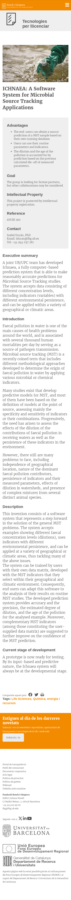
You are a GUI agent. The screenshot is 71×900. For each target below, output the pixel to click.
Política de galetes (12, 781)
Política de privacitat (13, 778)
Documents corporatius (14, 771)
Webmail (7, 785)
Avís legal (7, 774)
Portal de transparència (14, 764)
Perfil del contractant (13, 768)
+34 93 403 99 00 (12, 805)
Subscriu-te (13, 737)
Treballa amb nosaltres (14, 788)
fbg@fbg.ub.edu (11, 808)
